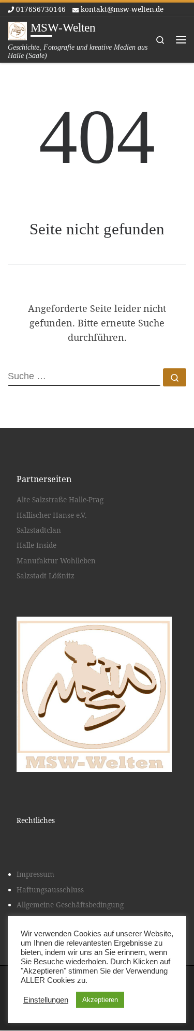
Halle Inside (36, 545)
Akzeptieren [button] (100, 1000)
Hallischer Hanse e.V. (51, 515)
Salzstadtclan (39, 530)
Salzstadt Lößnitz (45, 575)
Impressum (35, 874)
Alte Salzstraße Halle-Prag (60, 499)
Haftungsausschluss (50, 889)
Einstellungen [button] (45, 1000)
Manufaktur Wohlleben (56, 560)
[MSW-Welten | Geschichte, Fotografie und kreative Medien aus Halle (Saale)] (17, 29)
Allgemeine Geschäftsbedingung (70, 904)
